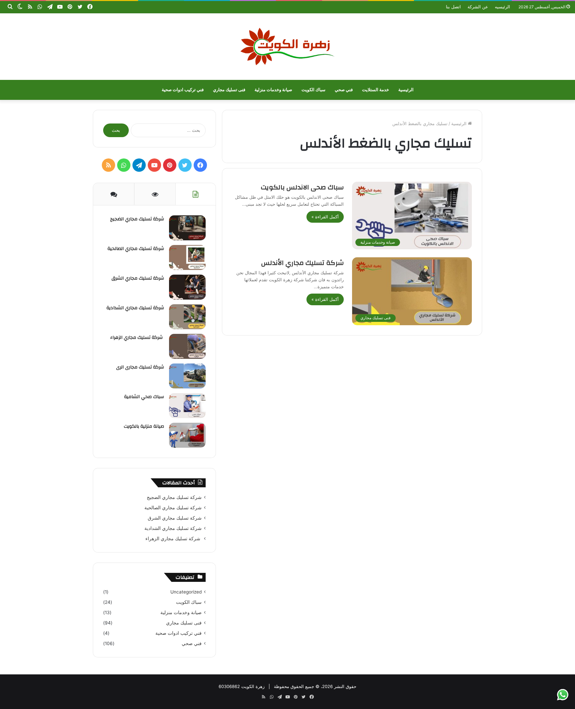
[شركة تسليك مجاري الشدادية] (187, 316)
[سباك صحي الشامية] (187, 405)
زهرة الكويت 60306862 (242, 686)
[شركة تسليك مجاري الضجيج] (187, 227)
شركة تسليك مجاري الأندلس (302, 263)
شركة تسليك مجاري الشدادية (135, 308)
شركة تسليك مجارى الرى (140, 367)
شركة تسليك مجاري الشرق (137, 278)
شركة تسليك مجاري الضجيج (137, 219)
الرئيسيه (502, 6)
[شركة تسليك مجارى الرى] (187, 375)
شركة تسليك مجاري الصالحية (135, 248)
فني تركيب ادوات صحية (183, 89)
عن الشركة (478, 6)
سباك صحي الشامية (144, 396)
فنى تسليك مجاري (229, 89)
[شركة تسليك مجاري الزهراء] (187, 346)
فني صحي (344, 89)
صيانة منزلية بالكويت (144, 426)
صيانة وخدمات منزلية (273, 89)
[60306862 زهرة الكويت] (287, 47)
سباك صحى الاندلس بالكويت (302, 187)
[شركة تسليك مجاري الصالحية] (187, 257)
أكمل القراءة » (325, 216)
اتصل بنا (453, 6)
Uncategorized (186, 591)
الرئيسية (406, 89)
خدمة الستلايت (375, 89)
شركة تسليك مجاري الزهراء (137, 337)
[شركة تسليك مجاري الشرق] (187, 287)
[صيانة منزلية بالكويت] (187, 435)
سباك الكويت (313, 89)
